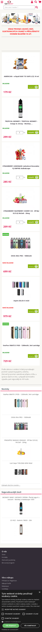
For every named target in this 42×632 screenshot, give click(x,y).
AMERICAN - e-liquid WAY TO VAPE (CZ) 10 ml (21, 76)
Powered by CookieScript (10, 629)
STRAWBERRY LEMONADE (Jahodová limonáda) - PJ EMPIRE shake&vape (21, 167)
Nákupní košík (6, 583)
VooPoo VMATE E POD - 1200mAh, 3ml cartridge (21, 345)
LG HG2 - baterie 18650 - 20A (21, 520)
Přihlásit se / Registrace (9, 581)
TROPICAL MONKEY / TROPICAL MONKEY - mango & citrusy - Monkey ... (21, 122)
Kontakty (5, 557)
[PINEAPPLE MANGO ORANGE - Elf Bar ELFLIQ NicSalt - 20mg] (21, 450)
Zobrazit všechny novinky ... (11, 485)
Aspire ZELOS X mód (21, 301)
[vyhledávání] (36, 2)
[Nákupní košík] (40, 2)
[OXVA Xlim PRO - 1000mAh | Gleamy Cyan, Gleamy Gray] (20, 243)
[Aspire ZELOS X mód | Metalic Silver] (20, 287)
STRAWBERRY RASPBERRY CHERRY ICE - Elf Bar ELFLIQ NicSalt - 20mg (21, 212)
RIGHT (37, 18)
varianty (31, 87)
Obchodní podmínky (8, 560)
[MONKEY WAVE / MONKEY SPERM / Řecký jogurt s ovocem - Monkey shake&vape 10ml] (21, 508)
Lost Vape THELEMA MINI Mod (21, 463)
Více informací (35, 606)
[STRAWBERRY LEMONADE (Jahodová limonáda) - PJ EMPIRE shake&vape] (20, 153)
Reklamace (5, 586)
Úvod (3, 554)
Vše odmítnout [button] (30, 626)
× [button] (39, 592)
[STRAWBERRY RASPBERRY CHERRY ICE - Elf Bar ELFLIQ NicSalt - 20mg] (20, 198)
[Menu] (2, 2)
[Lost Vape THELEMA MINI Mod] (21, 471)
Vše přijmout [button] (11, 626)
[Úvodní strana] (9, 2)
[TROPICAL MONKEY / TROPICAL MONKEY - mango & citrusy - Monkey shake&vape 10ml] (20, 108)
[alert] (21, 611)
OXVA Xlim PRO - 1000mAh (21, 256)
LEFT (4, 18)
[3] (16, 22)
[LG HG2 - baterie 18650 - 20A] (21, 528)
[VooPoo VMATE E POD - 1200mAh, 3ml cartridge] (21, 402)
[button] (21, 622)
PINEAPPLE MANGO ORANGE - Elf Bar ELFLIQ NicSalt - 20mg (21, 441)
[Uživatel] (32, 2)
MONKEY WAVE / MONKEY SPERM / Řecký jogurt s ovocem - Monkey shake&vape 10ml (20, 498)
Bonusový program (8, 563)
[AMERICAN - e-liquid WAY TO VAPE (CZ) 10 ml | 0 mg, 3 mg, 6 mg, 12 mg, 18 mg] (20, 63)
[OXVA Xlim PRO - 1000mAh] (21, 425)
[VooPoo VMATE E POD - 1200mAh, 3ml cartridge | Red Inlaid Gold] (20, 332)
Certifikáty (5, 589)
